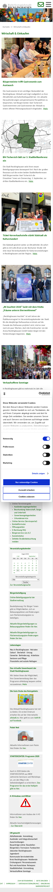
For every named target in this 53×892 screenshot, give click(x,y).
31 (14, 572)
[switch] (46, 447)
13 (25, 565)
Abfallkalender (16, 836)
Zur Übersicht (16, 826)
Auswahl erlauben (26, 490)
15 (32, 565)
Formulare (24, 848)
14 (29, 565)
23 (36, 568)
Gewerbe (14, 656)
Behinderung (24, 656)
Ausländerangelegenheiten (25, 507)
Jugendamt (14, 854)
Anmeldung (28, 836)
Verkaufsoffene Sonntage (20, 871)
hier (24, 748)
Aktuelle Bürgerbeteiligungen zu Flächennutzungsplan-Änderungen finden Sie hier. (24, 636)
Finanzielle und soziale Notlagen (23, 661)
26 (21, 570)
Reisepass (31, 865)
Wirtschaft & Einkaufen (22, 27)
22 (32, 568)
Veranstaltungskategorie (25, 577)
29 (32, 570)
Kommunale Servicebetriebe (22, 857)
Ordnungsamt (15, 863)
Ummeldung (28, 868)
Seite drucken (42, 881)
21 (29, 568)
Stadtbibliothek (16, 868)
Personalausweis (29, 863)
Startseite (6, 27)
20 (25, 568)
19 (21, 568)
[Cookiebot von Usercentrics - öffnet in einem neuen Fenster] (39, 393)
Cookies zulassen (26, 496)
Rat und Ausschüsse (18, 865)
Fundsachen (35, 848)
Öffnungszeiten (18, 527)
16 (36, 565)
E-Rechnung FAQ (19, 530)
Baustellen (30, 845)
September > (32, 556)
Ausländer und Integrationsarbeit (23, 839)
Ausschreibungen (17, 842)
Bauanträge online (17, 845)
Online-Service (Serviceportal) (24, 521)
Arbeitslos (35, 656)
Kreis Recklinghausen (19, 860)
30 (36, 570)
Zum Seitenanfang (25, 881)
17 (14, 568)
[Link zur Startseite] (17, 8)
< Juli (17, 556)
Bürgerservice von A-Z (21, 533)
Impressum (10, 884)
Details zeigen (38, 473)
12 (21, 565)
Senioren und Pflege (18, 659)
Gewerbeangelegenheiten (25, 516)
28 (29, 570)
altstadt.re (14, 718)
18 (18, 568)
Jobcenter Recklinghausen (21, 851)
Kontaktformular (19, 524)
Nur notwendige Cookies (26, 482)
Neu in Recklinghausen (19, 650)
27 (25, 570)
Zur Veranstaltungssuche (20, 585)
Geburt (13, 653)
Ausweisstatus (18, 536)
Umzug (29, 653)
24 (14, 570)
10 (14, 565)
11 (18, 565)
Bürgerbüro (15, 848)
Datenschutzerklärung (29, 884)
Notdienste (32, 860)
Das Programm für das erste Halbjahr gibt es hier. (25, 786)
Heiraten (34, 650)
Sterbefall (21, 653)
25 (18, 570)
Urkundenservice (21, 518)
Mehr (45, 109)
